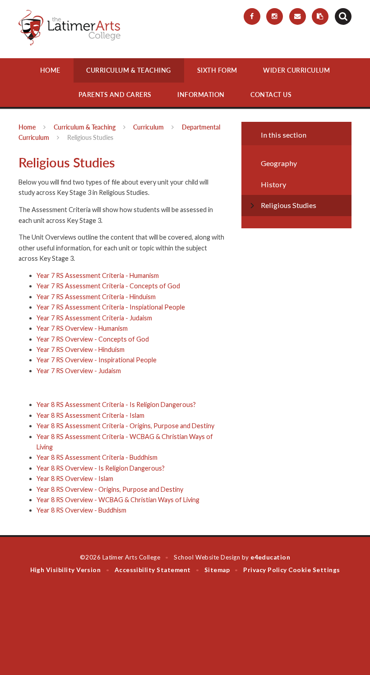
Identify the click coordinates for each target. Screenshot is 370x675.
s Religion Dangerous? (164, 404)
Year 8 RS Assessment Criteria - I (84, 404)
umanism (146, 275)
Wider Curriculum (296, 70)
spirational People (130, 360)
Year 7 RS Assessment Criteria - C (85, 286)
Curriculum (148, 127)
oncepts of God (157, 286)
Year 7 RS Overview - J (69, 370)
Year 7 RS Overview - (67, 328)
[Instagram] (274, 16)
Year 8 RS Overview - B (69, 510)
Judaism (141, 318)
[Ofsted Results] (320, 16)
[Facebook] (252, 16)
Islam (137, 415)
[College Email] (297, 16)
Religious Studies (90, 137)
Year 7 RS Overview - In (70, 360)
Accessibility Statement (153, 569)
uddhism (114, 510)
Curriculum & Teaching (128, 70)
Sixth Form (217, 70)
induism (145, 297)
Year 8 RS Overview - (67, 478)
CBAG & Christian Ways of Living (152, 500)
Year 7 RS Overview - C (70, 339)
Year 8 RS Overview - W (71, 500)
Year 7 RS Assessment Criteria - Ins (88, 307)
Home (50, 70)
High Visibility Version (65, 569)
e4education (270, 557)
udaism (111, 370)
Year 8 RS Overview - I (69, 468)
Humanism (113, 328)
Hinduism (111, 349)
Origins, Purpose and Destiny (172, 426)
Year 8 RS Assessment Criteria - (83, 415)
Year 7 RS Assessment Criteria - (83, 318)
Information (201, 94)
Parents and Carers (115, 94)
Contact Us (270, 94)
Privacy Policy (265, 569)
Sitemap (217, 569)
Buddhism (142, 457)
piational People (162, 307)
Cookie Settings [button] (314, 569)
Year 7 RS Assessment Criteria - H (85, 275)
